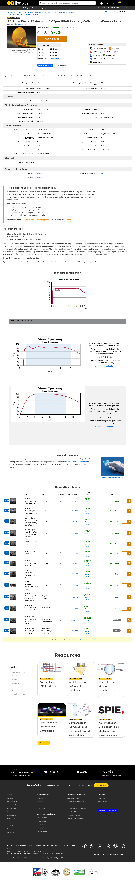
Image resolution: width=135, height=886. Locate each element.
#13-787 (75, 501)
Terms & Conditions (33, 851)
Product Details (25, 76)
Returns (39, 801)
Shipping (40, 798)
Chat (73, 464)
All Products (11, 12)
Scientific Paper (18, 676)
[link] (122, 2)
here (82, 640)
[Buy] (129, 501)
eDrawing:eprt (110, 55)
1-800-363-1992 (114, 8)
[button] (115, 8)
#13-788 (75, 511)
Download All (97, 62)
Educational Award (73, 812)
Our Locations (11, 808)
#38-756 (74, 553)
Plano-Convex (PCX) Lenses (42, 12)
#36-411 (75, 597)
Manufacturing (22, 8)
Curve (94, 52)
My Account (108, 3)
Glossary (15, 683)
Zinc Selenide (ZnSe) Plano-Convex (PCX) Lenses (24, 14)
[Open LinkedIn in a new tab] (107, 847)
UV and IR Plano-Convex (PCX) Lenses (63, 12)
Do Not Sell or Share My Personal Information (48, 853)
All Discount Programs (74, 798)
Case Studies (11, 818)
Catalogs (101, 798)
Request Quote (54, 59)
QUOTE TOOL (110, 772)
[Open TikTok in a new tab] (122, 847)
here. (69, 219)
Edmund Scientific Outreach (76, 818)
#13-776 (75, 631)
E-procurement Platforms (75, 822)
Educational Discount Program (77, 808)
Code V (95, 59)
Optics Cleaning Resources (76, 461)
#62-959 (74, 620)
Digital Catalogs (102, 801)
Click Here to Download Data (105, 366)
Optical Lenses (27, 12)
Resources (94, 76)
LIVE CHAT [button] (53, 771)
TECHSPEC (11, 825)
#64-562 (74, 533)
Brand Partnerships (13, 829)
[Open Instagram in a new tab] (115, 847)
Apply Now (107, 810)
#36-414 (75, 574)
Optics (19, 12)
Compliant (40, 173)
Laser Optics (41, 824)
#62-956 (74, 608)
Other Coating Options (70, 28)
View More (44, 743)
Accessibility (44, 851)
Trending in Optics (19, 694)
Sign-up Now (101, 785)
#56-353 (74, 585)
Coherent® (22, 24)
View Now (51, 688)
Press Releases (12, 815)
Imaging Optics (42, 828)
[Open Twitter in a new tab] (92, 847)
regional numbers (24, 775)
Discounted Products (74, 815)
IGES (118, 52)
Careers (9, 812)
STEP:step (115, 48)
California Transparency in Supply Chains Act (21, 855)
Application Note (18, 672)
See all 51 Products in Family (109, 12)
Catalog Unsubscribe (104, 805)
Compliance (11, 822)
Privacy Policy (12, 851)
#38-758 (74, 544)
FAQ (14, 690)
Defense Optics (42, 831)
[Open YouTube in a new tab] (100, 847)
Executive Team (12, 801)
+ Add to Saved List (45, 65)
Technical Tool (17, 687)
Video (14, 679)
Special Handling (61, 76)
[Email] (120, 11)
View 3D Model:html (99, 48)
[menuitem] (12, 8)
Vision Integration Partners (76, 801)
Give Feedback (41, 808)
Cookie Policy (22, 851)
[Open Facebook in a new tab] (84, 847)
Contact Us (124, 8)
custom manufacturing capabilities (38, 219)
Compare (62, 65)
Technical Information (42, 76)
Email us (65, 464)
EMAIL (83, 771)
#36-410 (75, 563)
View (102, 173)
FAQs (39, 805)
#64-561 (75, 521)
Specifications (9, 76)
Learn (34, 8)
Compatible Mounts (78, 76)
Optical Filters (41, 821)
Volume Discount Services (75, 805)
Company (42, 8)
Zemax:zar (96, 55)
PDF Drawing (106, 52)
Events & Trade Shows (14, 805)
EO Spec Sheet (108, 59)
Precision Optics (42, 817)
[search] (67, 3)
